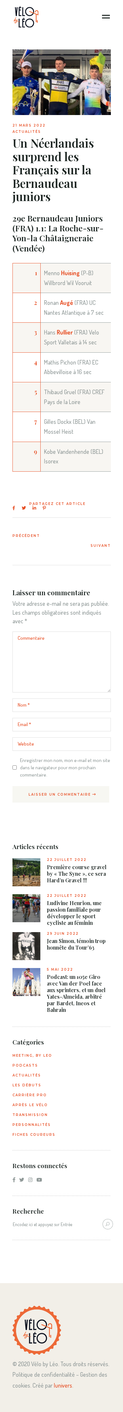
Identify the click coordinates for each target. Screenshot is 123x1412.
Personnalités (31, 1125)
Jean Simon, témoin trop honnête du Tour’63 (76, 944)
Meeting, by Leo (32, 1055)
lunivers (63, 1385)
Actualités (26, 132)
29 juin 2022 (63, 933)
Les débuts (26, 1085)
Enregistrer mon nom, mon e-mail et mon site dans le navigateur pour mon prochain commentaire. (65, 767)
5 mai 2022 (60, 969)
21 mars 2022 (29, 125)
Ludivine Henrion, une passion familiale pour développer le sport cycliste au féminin (74, 913)
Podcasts (25, 1065)
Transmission (30, 1115)
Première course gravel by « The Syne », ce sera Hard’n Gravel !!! (77, 874)
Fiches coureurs (33, 1135)
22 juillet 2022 (67, 860)
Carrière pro (29, 1095)
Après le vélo (30, 1105)
